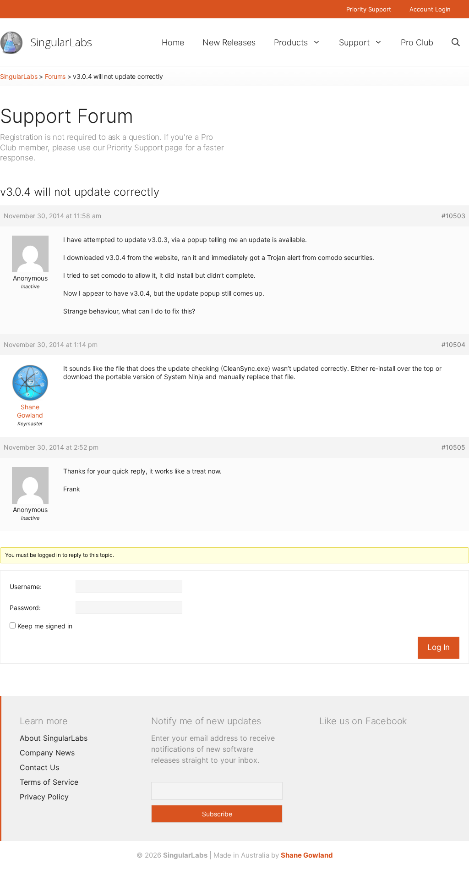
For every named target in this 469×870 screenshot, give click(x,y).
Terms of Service (49, 782)
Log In (438, 647)
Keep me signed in (44, 626)
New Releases (229, 42)
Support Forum (66, 115)
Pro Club (417, 42)
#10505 (453, 447)
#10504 (453, 344)
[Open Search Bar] (455, 42)
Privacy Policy (44, 796)
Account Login (430, 9)
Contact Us (39, 767)
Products (291, 42)
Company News (47, 752)
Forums (55, 76)
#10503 (453, 216)
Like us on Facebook (363, 721)
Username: (26, 586)
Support (354, 42)
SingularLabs (61, 42)
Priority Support (368, 9)
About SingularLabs (53, 738)
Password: (25, 607)
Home (173, 42)
